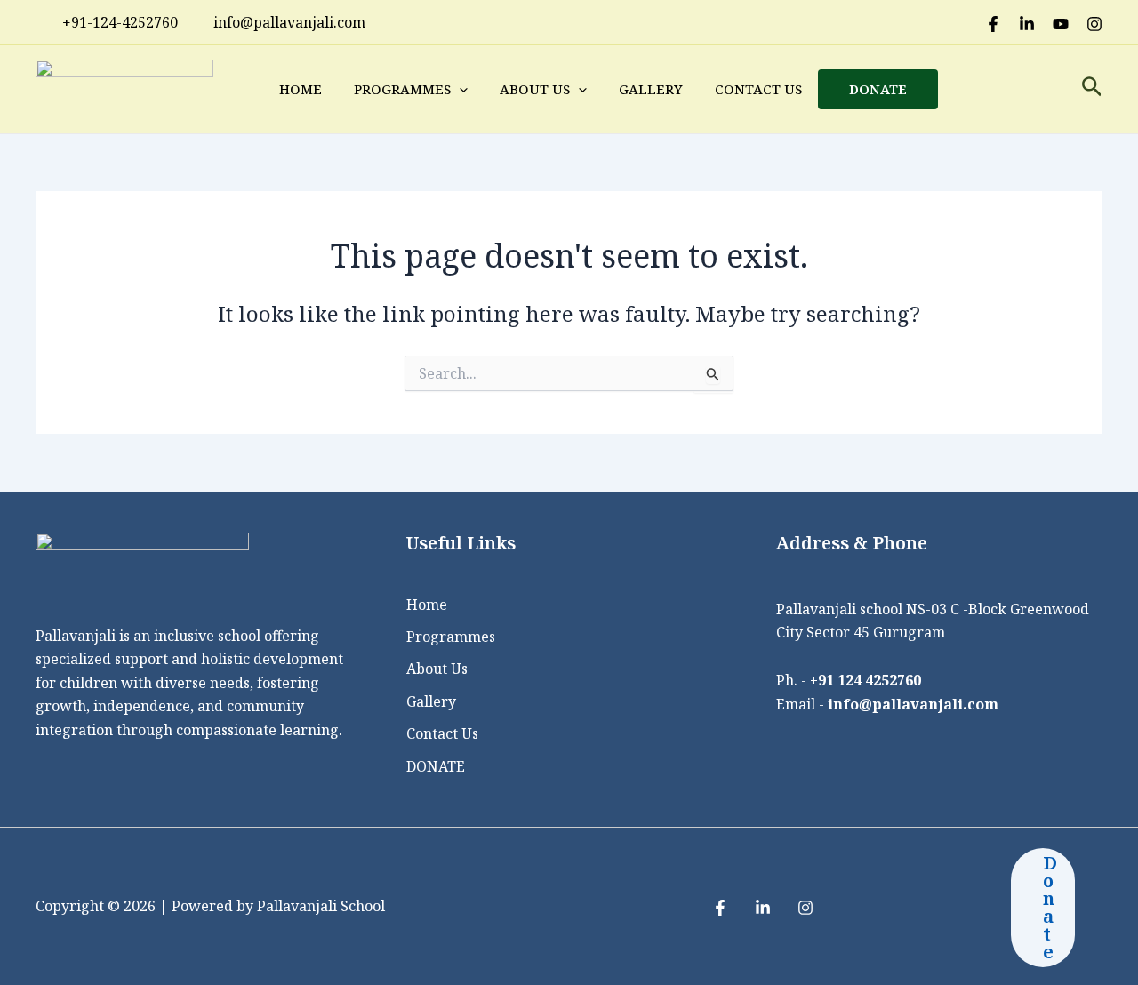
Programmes (402, 89)
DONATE (878, 89)
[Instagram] (1094, 24)
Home (300, 89)
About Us (535, 89)
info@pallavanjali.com (913, 704)
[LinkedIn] (1027, 24)
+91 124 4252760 (865, 680)
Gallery (651, 89)
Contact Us (758, 89)
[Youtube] (1061, 24)
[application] (459, 88)
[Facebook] (993, 24)
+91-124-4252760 (120, 22)
